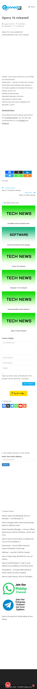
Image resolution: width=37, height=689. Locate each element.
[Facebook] (9, 172)
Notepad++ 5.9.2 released (18, 288)
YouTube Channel (11, 118)
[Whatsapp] (18, 175)
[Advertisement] (18, 56)
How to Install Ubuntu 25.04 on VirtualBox (17, 576)
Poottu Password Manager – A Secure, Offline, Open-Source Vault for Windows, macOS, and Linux (18, 532)
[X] (18, 172)
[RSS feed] (25, 406)
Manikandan (8, 26)
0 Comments (20, 26)
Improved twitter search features (18, 309)
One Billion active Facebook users (18, 223)
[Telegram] (9, 175)
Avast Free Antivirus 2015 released (18, 245)
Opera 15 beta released (18, 331)
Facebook (5, 123)
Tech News (21, 24)
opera (6, 180)
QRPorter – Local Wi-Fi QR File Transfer (16, 552)
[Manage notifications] (33, 685)
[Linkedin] (27, 172)
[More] (27, 175)
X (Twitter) (21, 120)
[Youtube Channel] (20, 406)
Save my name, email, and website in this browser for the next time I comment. (17, 377)
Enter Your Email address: (12, 456)
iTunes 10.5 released (18, 266)
